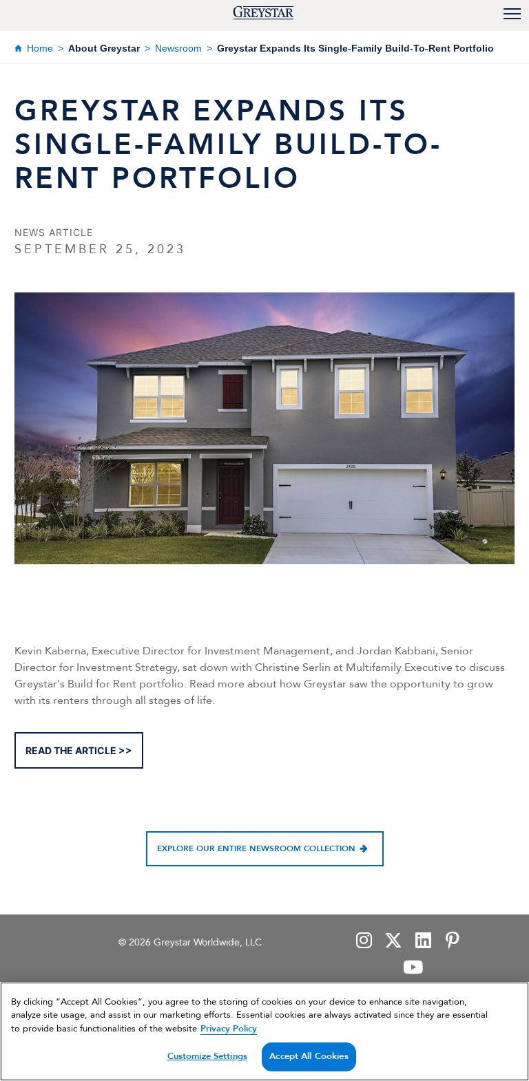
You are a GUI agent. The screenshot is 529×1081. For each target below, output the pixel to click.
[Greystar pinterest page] (452, 941)
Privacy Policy (228, 1029)
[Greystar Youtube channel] (413, 968)
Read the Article (70, 750)
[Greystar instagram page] (363, 941)
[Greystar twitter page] (393, 941)
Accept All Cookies (308, 1056)
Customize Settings (207, 1056)
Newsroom (178, 48)
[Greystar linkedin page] (423, 941)
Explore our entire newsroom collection (256, 848)
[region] (264, 1031)
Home (40, 48)
